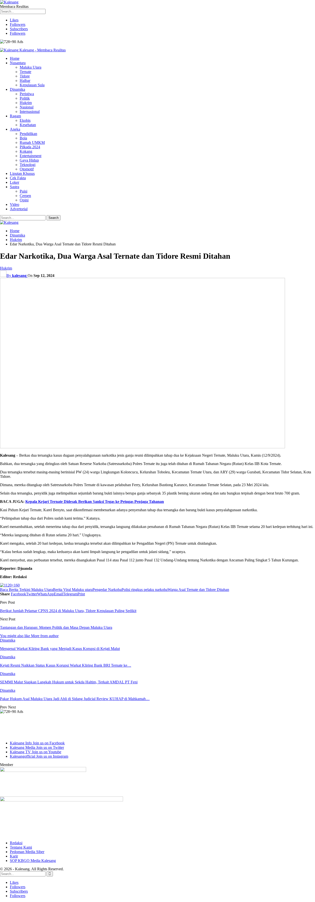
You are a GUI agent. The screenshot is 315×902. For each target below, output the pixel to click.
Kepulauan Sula (32, 85)
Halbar (25, 80)
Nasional (26, 107)
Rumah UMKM (32, 142)
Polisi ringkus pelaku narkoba (145, 589)
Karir (14, 856)
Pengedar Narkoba (107, 589)
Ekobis (25, 120)
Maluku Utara (30, 67)
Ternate (25, 72)
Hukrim (26, 103)
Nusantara (18, 63)
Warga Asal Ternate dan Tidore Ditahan (198, 589)
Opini (24, 200)
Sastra (14, 187)
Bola (23, 138)
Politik (25, 98)
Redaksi (16, 843)
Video (14, 204)
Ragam (15, 116)
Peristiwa (27, 94)
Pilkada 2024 (30, 147)
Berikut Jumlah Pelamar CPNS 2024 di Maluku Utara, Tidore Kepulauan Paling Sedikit (68, 611)
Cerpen (25, 196)
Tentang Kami (21, 847)
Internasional (30, 111)
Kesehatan (28, 125)
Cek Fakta (18, 178)
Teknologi (27, 165)
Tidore (25, 76)
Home (14, 58)
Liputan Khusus (22, 173)
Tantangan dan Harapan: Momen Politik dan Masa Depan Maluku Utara (56, 627)
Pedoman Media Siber (27, 852)
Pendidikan (28, 134)
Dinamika (17, 89)
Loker (14, 182)
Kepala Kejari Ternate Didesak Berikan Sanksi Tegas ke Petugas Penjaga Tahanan (94, 501)
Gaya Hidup (29, 160)
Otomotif (27, 169)
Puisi (23, 191)
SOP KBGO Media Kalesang (33, 860)
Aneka (15, 129)
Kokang (26, 151)
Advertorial (19, 209)
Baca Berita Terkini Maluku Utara (26, 589)
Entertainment (30, 156)
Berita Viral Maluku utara (73, 589)
